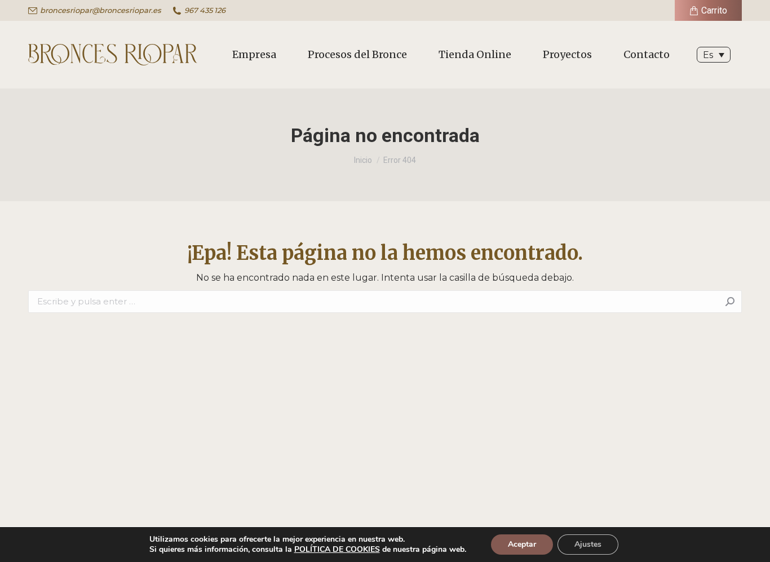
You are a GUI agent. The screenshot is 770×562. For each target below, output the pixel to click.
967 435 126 (204, 10)
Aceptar (522, 544)
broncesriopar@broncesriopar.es (100, 10)
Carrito (714, 10)
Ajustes (587, 544)
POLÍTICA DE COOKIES (337, 549)
